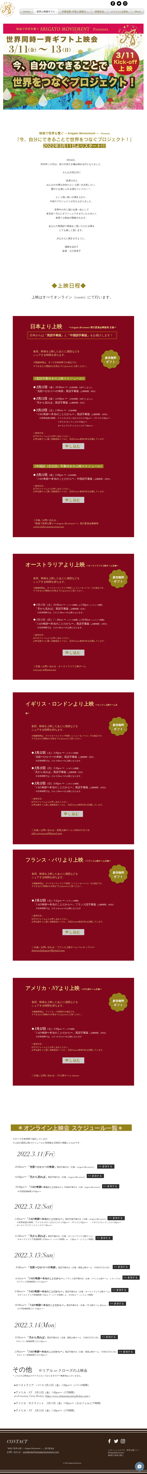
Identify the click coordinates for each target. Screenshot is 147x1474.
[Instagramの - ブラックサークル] (125, 3)
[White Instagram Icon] (123, 1441)
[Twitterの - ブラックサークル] (119, 3)
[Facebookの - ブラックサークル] (113, 3)
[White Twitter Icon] (116, 1441)
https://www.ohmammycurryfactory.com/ (67, 1396)
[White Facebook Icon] (109, 1441)
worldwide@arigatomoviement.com (48, 526)
